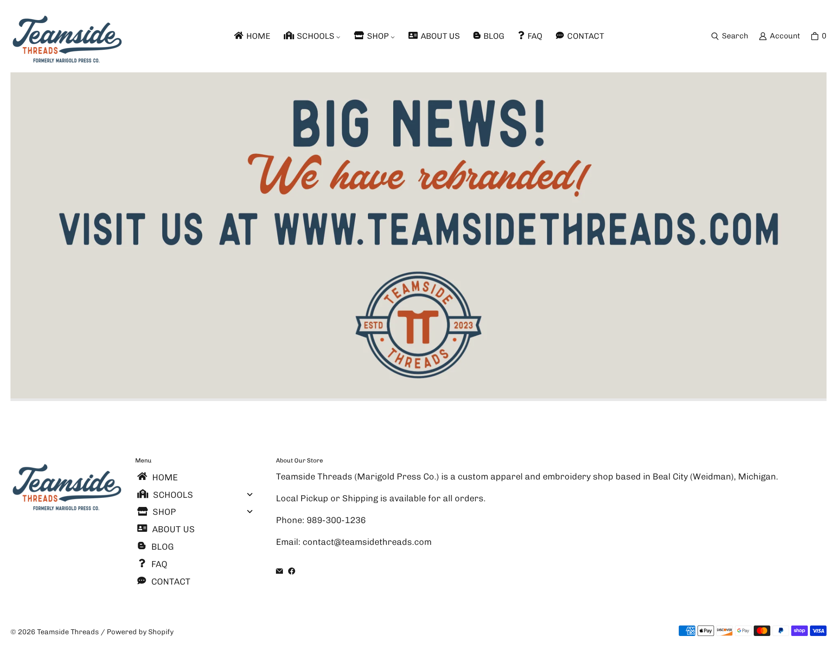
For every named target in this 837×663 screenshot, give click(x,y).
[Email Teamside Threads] (279, 571)
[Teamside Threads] (66, 36)
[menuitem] (251, 36)
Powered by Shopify (140, 632)
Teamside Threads (68, 632)
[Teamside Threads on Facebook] (292, 571)
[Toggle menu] (249, 494)
